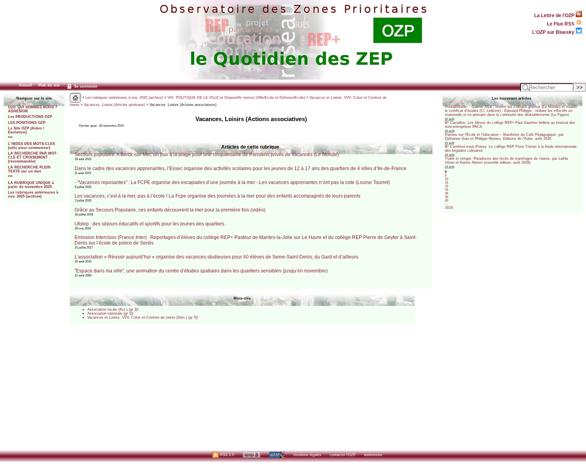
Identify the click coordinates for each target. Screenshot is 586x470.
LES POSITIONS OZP (26, 123)
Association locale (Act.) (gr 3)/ (113, 309)
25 (446, 190)
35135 (449, 208)
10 (446, 179)
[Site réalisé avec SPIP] (251, 455)
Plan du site (49, 85)
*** (10, 138)
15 (446, 182)
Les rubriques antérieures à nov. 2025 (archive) (33, 194)
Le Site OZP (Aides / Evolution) (26, 130)
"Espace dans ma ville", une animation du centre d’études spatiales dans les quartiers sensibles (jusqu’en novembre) (201, 271)
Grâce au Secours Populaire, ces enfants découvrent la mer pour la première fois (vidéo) (170, 210)
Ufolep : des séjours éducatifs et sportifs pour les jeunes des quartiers (149, 224)
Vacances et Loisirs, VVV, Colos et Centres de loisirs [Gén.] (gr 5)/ (142, 317)
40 (446, 200)
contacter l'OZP (343, 455)
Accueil (25, 85)
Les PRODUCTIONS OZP (30, 117)
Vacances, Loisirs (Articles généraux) (114, 105)
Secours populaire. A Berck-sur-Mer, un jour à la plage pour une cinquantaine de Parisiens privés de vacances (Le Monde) (207, 154)
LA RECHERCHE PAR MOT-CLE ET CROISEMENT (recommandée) (33, 157)
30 (446, 193)
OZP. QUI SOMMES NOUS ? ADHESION (32, 109)
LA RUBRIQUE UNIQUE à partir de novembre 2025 (31, 185)
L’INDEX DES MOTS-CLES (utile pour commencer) (31, 146)
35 (446, 197)
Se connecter (85, 86)
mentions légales (307, 455)
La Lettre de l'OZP (555, 15)
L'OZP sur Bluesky (554, 32)
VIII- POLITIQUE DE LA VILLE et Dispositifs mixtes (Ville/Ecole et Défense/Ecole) (236, 98)
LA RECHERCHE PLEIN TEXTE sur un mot (29, 169)
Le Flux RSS (561, 23)
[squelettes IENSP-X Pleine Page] (277, 455)
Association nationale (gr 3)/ (110, 313)
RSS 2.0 (226, 455)
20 (446, 186)
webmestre (373, 455)
